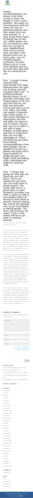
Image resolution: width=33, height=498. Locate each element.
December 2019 (7, 440)
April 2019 (5, 461)
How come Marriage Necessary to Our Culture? (15, 372)
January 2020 (6, 438)
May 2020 (6, 428)
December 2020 (7, 410)
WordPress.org (7, 486)
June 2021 (5, 395)
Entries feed (6, 481)
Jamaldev (20, 495)
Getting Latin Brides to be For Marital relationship (15, 379)
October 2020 (7, 415)
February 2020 (7, 435)
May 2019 (5, 458)
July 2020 (5, 423)
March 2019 (6, 463)
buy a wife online (25, 301)
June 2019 (5, 456)
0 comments (14, 224)
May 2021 (5, 398)
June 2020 (5, 425)
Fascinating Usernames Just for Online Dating (14, 367)
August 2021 (6, 390)
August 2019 (6, 451)
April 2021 (5, 400)
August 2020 (6, 420)
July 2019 (5, 453)
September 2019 (7, 448)
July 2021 (5, 393)
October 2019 (6, 445)
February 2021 (6, 405)
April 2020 (6, 430)
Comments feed (7, 483)
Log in (4, 478)
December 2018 (7, 466)
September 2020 (7, 418)
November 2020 (7, 413)
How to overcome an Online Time (11, 370)
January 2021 (6, 408)
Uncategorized (6, 224)
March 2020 (6, 433)
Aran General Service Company (12, 222)
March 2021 (6, 403)
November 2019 (7, 443)
